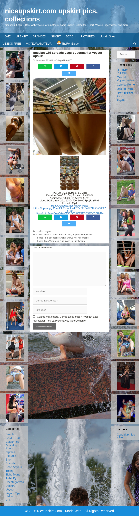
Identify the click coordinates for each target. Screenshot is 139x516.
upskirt (39, 231)
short (9, 459)
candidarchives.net (126, 436)
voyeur (48, 231)
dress (55, 234)
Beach (10, 434)
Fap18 (121, 100)
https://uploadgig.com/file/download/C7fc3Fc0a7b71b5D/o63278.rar (69, 209)
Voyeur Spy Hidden (13, 495)
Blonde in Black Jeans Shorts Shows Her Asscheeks (62, 237)
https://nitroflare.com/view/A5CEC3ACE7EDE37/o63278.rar (69, 213)
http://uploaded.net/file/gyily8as (69, 205)
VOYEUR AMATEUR (39, 43)
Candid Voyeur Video (125, 79)
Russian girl (65, 234)
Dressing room (11, 447)
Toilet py (11, 478)
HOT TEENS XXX (125, 95)
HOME (7, 36)
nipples (10, 452)
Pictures (11, 455)
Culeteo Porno (126, 84)
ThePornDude (70, 43)
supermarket (78, 234)
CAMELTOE (13, 438)
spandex (11, 463)
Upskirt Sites (107, 36)
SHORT (56, 36)
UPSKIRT (22, 36)
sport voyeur (14, 467)
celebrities (12, 441)
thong (9, 470)
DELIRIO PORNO (122, 72)
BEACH (71, 36)
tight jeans (13, 474)
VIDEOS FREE (12, 43)
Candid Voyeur (43, 234)
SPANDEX (39, 36)
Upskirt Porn (125, 89)
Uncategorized (15, 482)
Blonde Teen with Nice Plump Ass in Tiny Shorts (60, 241)
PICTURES (88, 36)
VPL (8, 500)
